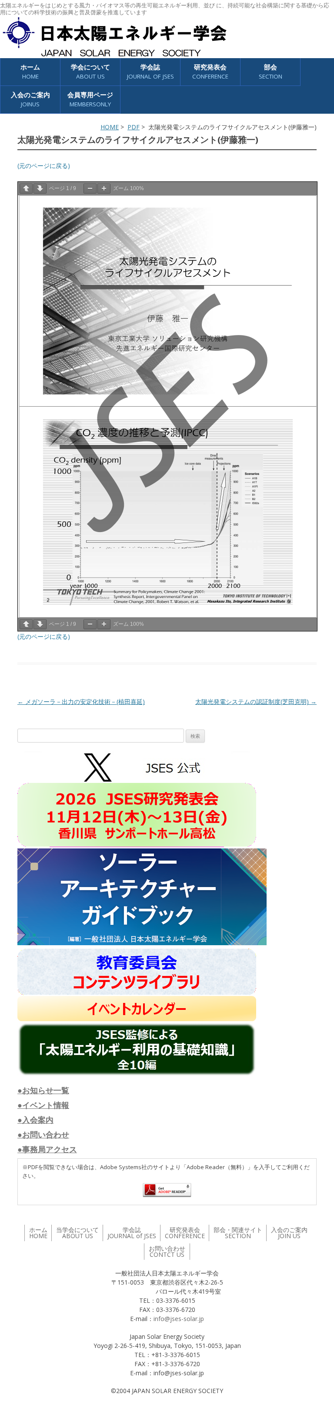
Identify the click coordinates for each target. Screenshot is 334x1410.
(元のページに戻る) (43, 165)
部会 (270, 71)
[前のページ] (26, 189)
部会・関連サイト (238, 1233)
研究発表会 (210, 71)
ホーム (30, 71)
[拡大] (103, 189)
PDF (133, 127)
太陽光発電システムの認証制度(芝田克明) (256, 701)
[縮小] (90, 189)
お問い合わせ (167, 1251)
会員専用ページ (90, 99)
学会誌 (131, 1233)
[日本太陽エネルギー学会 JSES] (114, 37)
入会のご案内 (30, 99)
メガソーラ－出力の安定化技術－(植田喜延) (81, 701)
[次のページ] (40, 189)
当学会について (77, 1233)
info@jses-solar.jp (179, 1319)
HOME (109, 127)
